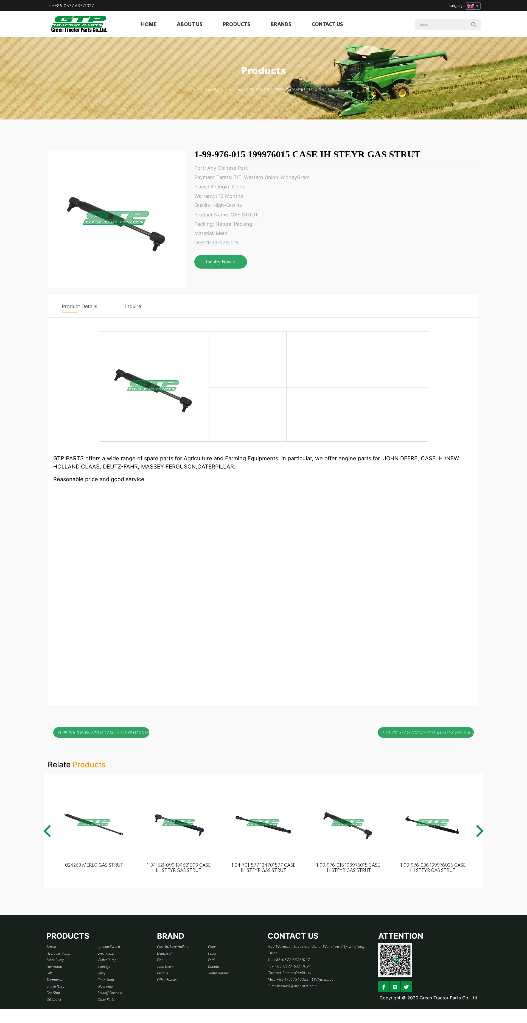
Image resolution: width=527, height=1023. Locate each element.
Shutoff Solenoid (109, 993)
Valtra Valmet (218, 973)
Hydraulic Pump (58, 953)
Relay (101, 973)
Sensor (51, 946)
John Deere (165, 966)
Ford (211, 960)
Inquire (133, 306)
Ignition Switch (108, 946)
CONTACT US (327, 24)
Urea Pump (105, 953)
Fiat (159, 960)
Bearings (103, 966)
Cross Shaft (105, 979)
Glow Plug (105, 986)
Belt (49, 973)
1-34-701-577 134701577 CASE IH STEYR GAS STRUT (428, 732)
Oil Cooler (53, 999)
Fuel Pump (54, 966)
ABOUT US (190, 24)
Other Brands (166, 979)
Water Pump (106, 960)
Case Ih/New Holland (173, 946)
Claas (212, 946)
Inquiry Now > (221, 261)
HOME (148, 24)
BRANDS (281, 24)
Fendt (212, 953)
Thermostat (54, 979)
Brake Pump (55, 960)
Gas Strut (53, 993)
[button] (47, 831)
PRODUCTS (236, 24)
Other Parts (105, 999)
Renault (162, 973)
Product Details (79, 306)
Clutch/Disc (55, 986)
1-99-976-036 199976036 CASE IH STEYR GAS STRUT (104, 732)
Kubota (213, 966)
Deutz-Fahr (165, 953)
